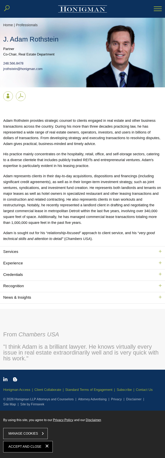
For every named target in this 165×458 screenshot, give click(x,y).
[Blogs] (15, 380)
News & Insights (17, 297)
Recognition (13, 286)
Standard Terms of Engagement (88, 390)
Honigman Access (16, 390)
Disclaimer (133, 399)
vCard (8, 96)
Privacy (116, 399)
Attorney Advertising (92, 399)
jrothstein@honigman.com (22, 69)
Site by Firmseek (32, 404)
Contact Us (144, 390)
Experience (13, 263)
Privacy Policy (63, 420)
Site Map (9, 404)
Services (10, 251)
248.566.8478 (13, 63)
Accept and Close (24, 446)
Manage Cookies (23, 433)
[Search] (7, 8)
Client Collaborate (47, 390)
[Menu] (158, 9)
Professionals (27, 25)
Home (8, 25)
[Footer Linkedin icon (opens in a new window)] (5, 380)
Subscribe (124, 390)
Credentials (13, 274)
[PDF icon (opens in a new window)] (21, 96)
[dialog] (82, 434)
